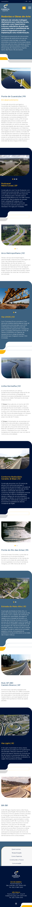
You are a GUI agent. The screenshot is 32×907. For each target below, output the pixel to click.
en (30, 1)
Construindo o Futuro (17, 860)
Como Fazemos (17, 856)
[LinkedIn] (24, 8)
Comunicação (16, 863)
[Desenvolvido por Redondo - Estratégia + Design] (16, 903)
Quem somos (16, 849)
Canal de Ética (4, 1)
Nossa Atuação (17, 853)
